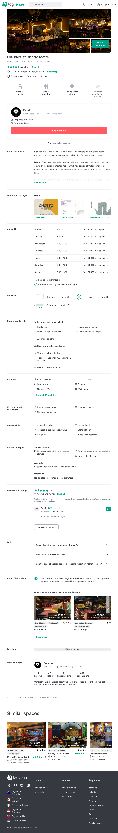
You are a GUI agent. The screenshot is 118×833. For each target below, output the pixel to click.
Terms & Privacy (96, 805)
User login (39, 792)
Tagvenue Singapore (17, 810)
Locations (93, 818)
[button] (45, 4)
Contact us (93, 796)
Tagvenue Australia (17, 792)
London (15, 697)
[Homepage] (13, 4)
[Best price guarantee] (60, 280)
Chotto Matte (20, 578)
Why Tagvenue (41, 788)
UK (8, 697)
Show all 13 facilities (46, 395)
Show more (41, 637)
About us (93, 788)
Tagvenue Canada (17, 799)
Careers (92, 801)
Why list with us (69, 788)
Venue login (67, 796)
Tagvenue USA (19, 820)
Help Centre (94, 792)
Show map (52, 71)
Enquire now (59, 130)
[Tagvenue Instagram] (21, 785)
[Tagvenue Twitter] (8, 785)
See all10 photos (100, 44)
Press (91, 810)
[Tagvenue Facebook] (15, 785)
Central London (26, 697)
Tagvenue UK (18, 816)
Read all (35, 67)
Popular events (95, 823)
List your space (68, 792)
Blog (91, 814)
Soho (37, 697)
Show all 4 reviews (46, 527)
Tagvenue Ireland (20, 805)
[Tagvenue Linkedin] (28, 785)
